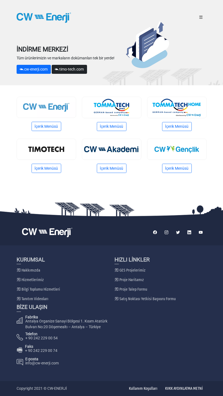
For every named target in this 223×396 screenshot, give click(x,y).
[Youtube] (201, 232)
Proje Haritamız (131, 280)
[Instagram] (166, 232)
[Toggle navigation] (201, 18)
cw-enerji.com (35, 69)
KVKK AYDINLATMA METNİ (184, 388)
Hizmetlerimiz (32, 280)
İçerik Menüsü (46, 126)
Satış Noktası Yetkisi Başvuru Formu (147, 299)
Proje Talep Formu (133, 289)
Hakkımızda (30, 270)
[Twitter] (178, 232)
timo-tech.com (71, 69)
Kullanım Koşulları (143, 388)
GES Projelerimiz (132, 270)
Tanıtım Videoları (34, 299)
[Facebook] (155, 232)
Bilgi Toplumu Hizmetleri (40, 289)
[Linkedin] (189, 232)
